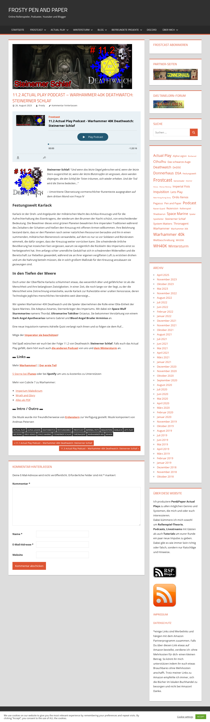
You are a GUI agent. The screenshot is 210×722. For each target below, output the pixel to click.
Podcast (189, 202)
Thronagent (79, 434)
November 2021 (167, 325)
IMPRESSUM (160, 614)
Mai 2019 (162, 444)
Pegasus (158, 203)
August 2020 (164, 385)
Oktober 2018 (165, 476)
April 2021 (163, 352)
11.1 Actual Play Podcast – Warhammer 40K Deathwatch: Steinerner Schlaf (54, 443)
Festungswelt (64, 430)
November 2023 (167, 279)
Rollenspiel (185, 208)
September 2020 (167, 380)
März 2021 (163, 357)
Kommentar (21, 483)
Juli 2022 (162, 302)
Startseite (17, 30)
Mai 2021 (162, 348)
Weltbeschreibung (163, 240)
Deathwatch (48, 430)
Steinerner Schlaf (62, 434)
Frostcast (36, 30)
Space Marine (44, 434)
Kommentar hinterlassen (64, 105)
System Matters (162, 223)
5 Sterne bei (24, 374)
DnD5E (177, 167)
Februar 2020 (165, 412)
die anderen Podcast (65, 348)
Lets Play (128, 430)
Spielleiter (158, 219)
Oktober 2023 (165, 284)
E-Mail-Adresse (22, 544)
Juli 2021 (162, 339)
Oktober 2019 (165, 426)
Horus (155, 187)
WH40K (109, 434)
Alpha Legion (33, 430)
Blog (101, 30)
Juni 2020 (162, 394)
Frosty (42, 105)
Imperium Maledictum (29, 391)
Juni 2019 (162, 440)
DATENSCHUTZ (162, 623)
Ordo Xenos (30, 434)
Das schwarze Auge (179, 162)
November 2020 (167, 371)
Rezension (172, 208)
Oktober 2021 (165, 330)
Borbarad (192, 156)
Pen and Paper (172, 203)
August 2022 (164, 297)
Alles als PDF (23, 400)
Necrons (17, 434)
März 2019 (163, 453)
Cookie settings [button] (185, 716)
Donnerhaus (163, 173)
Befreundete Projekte (125, 30)
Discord (152, 30)
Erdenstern (72, 417)
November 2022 (167, 293)
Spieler (192, 214)
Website (17, 555)
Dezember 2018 (166, 467)
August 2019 (164, 430)
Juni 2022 (162, 307)
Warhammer (161, 228)
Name (17, 534)
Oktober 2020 (165, 375)
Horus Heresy (165, 186)
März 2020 (163, 407)
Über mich (168, 30)
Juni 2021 (162, 343)
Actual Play (58, 30)
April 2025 (163, 275)
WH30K (180, 240)
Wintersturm (81, 30)
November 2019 (167, 421)
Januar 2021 (164, 362)
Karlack (118, 430)
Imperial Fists (92, 430)
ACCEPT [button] (200, 716)
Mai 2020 (162, 398)
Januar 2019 (164, 462)
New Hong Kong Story (162, 198)
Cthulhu (159, 161)
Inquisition (106, 430)
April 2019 (163, 449)
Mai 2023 (162, 288)
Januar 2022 (164, 316)
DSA (178, 173)
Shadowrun (159, 214)
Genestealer (179, 180)
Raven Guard (159, 208)
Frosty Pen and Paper (37, 10)
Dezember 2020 (166, 366)
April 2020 (163, 403)
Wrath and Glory (25, 395)
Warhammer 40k (96, 434)
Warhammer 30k (179, 228)
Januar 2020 (164, 417)
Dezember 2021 (166, 320)
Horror (189, 180)
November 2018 (167, 472)
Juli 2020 (162, 389)
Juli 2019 (162, 435)
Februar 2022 (165, 311)
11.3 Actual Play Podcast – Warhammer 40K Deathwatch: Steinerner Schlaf (99, 449)
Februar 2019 (165, 458)
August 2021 (164, 334)
